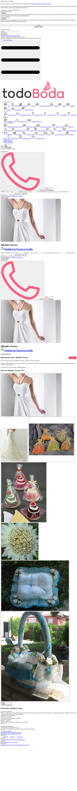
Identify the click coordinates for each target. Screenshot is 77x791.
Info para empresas (13, 742)
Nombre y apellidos (5, 252)
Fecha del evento (65, 191)
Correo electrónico (42, 191)
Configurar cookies (38, 26)
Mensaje (13, 194)
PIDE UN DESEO (8, 142)
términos (8, 196)
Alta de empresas (5, 742)
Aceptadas (3, 13)
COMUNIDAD (7, 139)
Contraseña (3, 32)
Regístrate (3, 35)
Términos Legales (5, 745)
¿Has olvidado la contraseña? (12, 35)
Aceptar (38, 25)
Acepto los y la (12, 196)
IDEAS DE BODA (8, 141)
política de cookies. (46, 3)
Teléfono (21, 191)
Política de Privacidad (14, 745)
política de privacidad (36, 3)
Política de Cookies (24, 745)
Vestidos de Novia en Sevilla (18, 249)
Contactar (72, 357)
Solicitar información (5, 354)
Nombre (3, 191)
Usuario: (3, 31)
